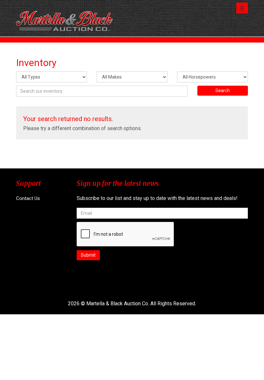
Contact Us (28, 198)
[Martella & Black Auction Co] (64, 18)
